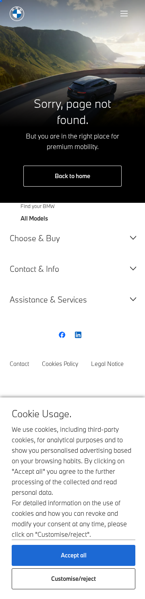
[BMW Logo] (17, 13)
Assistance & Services (48, 299)
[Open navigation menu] (124, 13)
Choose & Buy (35, 238)
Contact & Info (34, 269)
